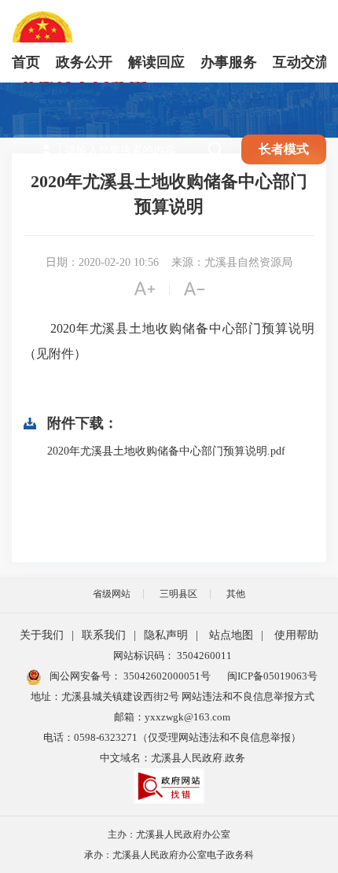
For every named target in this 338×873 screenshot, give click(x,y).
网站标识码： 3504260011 (172, 655)
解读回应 (156, 62)
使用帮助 (296, 635)
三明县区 (178, 593)
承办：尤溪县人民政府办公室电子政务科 (169, 854)
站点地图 (231, 635)
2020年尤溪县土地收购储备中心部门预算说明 (169, 193)
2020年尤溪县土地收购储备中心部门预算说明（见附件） (169, 341)
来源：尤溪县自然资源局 (231, 262)
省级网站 (111, 593)
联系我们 (104, 635)
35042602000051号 (167, 676)
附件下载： (82, 423)
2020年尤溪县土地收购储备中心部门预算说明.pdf (166, 451)
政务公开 (84, 62)
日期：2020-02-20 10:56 (102, 262)
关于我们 (42, 635)
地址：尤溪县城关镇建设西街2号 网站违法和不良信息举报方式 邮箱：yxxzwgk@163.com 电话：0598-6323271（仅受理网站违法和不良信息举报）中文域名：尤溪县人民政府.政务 (172, 727)
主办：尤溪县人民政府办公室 (169, 834)
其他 (235, 593)
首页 (26, 62)
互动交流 (301, 62)
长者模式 (284, 149)
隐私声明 (166, 635)
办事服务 (228, 62)
